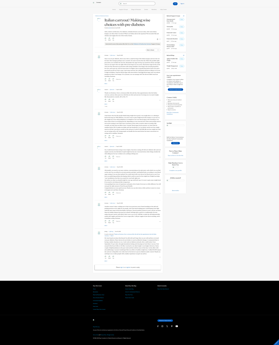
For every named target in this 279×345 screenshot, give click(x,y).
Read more (175, 143)
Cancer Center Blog (129, 289)
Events (146, 9)
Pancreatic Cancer (171, 32)
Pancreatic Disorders (172, 38)
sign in (122, 267)
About (94, 289)
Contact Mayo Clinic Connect (99, 309)
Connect (98, 2)
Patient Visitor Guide (129, 297)
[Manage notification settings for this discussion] (157, 39)
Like (105, 39)
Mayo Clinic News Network (163, 289)
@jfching (111, 231)
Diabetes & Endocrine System (102, 15)
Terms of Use (96, 334)
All (183, 16)
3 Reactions (118, 136)
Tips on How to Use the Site (175, 155)
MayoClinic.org (96, 326)
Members (154, 9)
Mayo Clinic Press (129, 294)
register (128, 267)
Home (114, 9)
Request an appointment (175, 89)
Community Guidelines (98, 300)
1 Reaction (118, 156)
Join (175, 3)
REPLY (106, 83)
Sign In (182, 3)
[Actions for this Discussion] (160, 39)
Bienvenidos (175, 190)
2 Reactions (118, 79)
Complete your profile (175, 170)
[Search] (120, 3)
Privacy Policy (103, 334)
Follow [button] (181, 19)
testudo (111, 27)
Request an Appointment (165, 320)
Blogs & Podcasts (136, 9)
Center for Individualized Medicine (132, 291)
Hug (113, 39)
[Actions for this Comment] (160, 80)
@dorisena (112, 55)
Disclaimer (95, 303)
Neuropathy (170, 26)
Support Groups (123, 9)
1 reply (106, 106)
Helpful (109, 39)
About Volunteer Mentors (98, 297)
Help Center (163, 9)
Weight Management (172, 66)
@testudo (112, 89)
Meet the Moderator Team (98, 294)
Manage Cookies (110, 334)
